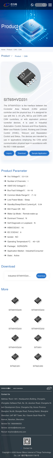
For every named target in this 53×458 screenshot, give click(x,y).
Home (3, 49)
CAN (20, 49)
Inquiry (9, 153)
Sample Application (39, 153)
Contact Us (27, 448)
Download (22, 153)
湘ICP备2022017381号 (30, 455)
